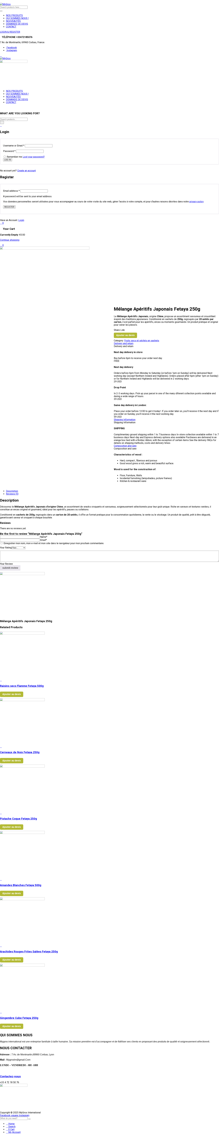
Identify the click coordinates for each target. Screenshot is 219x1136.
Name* (43, 536)
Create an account (26, 170)
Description (12, 491)
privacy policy (196, 201)
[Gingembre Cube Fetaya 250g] (22, 965)
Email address (11, 190)
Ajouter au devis (125, 335)
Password (9, 151)
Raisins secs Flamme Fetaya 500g (22, 686)
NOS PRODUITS (14, 15)
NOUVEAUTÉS (13, 21)
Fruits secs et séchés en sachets (141, 340)
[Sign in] (1, 125)
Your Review (6, 563)
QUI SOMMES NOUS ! (17, 18)
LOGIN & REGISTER (10, 32)
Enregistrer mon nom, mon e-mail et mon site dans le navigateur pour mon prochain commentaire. (54, 543)
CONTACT (11, 26)
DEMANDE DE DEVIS (17, 23)
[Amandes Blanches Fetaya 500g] (22, 833)
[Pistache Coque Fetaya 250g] (22, 766)
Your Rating (6, 547)
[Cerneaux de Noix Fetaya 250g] (22, 700)
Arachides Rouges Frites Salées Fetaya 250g (29, 951)
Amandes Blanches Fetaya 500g (20, 885)
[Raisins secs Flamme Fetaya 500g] (22, 633)
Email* (43, 540)
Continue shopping (9, 240)
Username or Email (13, 145)
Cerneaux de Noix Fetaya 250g (19, 752)
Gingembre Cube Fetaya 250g (19, 1018)
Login (21, 220)
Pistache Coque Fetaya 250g (18, 818)
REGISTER (9, 207)
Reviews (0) (12, 493)
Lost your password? (34, 156)
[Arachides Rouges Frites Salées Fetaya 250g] (22, 899)
